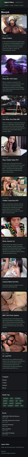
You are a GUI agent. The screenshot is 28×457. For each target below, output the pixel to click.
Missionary (5, 398)
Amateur (16, 5)
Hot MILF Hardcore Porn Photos (11, 420)
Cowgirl (11, 5)
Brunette (5, 403)
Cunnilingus (17, 398)
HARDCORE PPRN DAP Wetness (10, 416)
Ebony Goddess (6, 429)
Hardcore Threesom (7, 424)
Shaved (16, 405)
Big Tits (21, 400)
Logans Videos (9, 2)
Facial (4, 405)
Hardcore (11, 400)
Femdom (5, 400)
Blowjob (7, 5)
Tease (22, 405)
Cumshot (11, 403)
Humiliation (10, 405)
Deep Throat (18, 403)
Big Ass (21, 5)
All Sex (11, 398)
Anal (17, 400)
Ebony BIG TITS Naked (8, 433)
